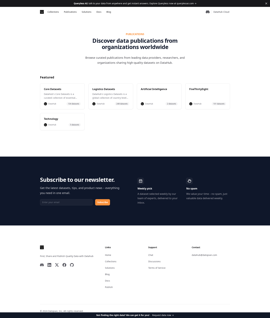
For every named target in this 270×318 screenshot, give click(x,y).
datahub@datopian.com (204, 254)
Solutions (86, 11)
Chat (150, 254)
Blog (108, 11)
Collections (53, 11)
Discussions (154, 261)
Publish (109, 287)
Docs (98, 11)
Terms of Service (156, 267)
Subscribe (102, 202)
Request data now (135, 315)
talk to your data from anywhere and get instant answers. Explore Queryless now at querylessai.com (135, 3)
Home (108, 254)
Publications (70, 11)
